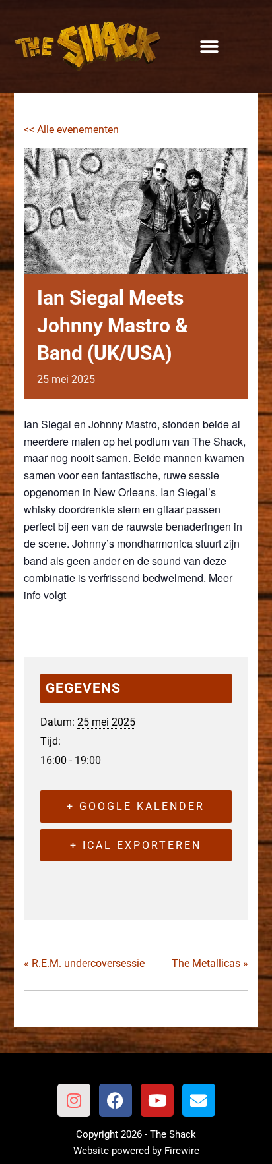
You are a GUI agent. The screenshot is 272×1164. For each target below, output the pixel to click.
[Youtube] (157, 1100)
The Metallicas (210, 963)
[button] (209, 46)
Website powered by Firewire (136, 1151)
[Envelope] (198, 1100)
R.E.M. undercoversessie (84, 963)
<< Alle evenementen (71, 129)
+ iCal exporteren (135, 845)
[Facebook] (115, 1100)
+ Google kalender (136, 806)
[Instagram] (73, 1100)
